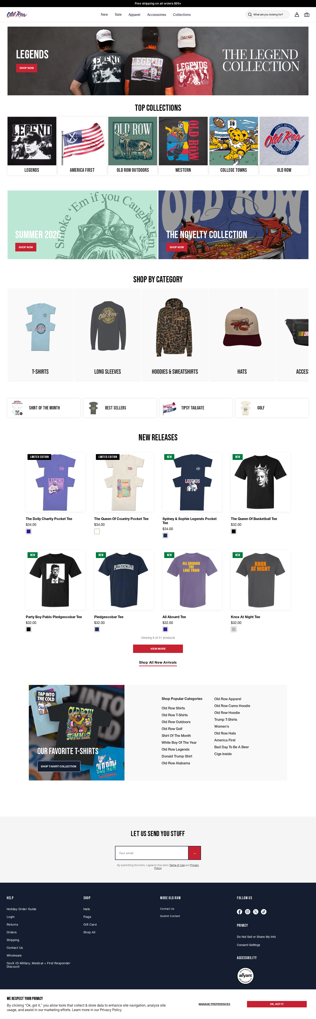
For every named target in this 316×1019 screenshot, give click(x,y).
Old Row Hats (225, 733)
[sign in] (297, 14)
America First (224, 740)
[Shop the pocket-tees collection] (40, 334)
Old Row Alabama (176, 763)
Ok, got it (277, 1004)
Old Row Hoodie (227, 712)
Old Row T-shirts (175, 715)
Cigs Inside (223, 754)
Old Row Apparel (227, 699)
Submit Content (170, 916)
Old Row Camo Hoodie (232, 706)
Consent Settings (248, 945)
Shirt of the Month (176, 735)
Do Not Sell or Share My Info (256, 937)
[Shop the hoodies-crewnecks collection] (175, 334)
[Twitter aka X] (255, 911)
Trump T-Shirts (225, 719)
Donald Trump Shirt (177, 756)
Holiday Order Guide (22, 909)
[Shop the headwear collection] (242, 334)
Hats (86, 909)
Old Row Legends (175, 749)
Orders (12, 932)
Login (11, 917)
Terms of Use (177, 865)
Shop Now (26, 247)
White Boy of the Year (179, 742)
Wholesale (14, 955)
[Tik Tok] (264, 911)
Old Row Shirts (173, 708)
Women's (221, 726)
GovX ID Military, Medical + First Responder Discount (38, 965)
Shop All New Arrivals (158, 662)
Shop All (89, 932)
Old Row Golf (172, 729)
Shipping (13, 940)
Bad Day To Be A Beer (231, 747)
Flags (87, 917)
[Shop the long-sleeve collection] (107, 334)
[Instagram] (247, 911)
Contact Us (15, 948)
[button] (28, 531)
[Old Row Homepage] (29, 14)
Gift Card (90, 924)
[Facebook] (239, 911)
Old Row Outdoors (176, 722)
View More (158, 648)
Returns (12, 924)
